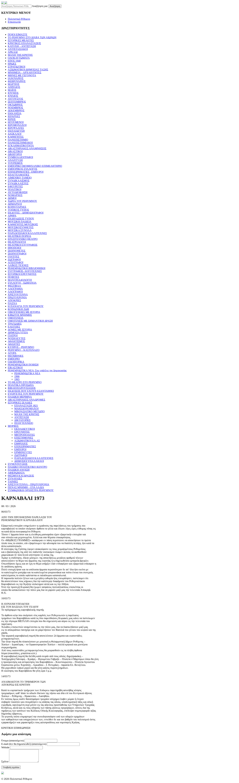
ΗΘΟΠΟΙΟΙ (14, 247)
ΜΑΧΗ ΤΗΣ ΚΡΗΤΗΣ (20, 55)
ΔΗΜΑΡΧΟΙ (15, 204)
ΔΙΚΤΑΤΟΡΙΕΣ (22, 420)
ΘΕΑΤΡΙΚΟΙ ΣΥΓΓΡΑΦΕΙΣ (22, 244)
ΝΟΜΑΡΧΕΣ (15, 195)
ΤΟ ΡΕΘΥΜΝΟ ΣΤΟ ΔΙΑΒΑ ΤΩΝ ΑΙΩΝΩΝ (32, 37)
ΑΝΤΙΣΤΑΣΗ (21, 417)
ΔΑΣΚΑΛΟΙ (14, 133)
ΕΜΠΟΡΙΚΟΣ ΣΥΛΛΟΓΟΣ (22, 169)
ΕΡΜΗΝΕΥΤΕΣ (23, 452)
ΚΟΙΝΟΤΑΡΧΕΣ (17, 206)
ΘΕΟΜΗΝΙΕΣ (15, 355)
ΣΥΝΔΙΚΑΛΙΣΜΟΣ (18, 180)
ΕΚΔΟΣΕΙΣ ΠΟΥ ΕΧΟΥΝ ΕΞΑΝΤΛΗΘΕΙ (31, 391)
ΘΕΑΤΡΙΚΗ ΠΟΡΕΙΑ (19, 236)
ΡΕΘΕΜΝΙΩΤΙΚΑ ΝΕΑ (27, 373)
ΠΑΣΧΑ (12, 303)
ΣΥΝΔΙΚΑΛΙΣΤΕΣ (18, 183)
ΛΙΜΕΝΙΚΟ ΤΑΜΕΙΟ (20, 177)
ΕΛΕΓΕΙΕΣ (14, 326)
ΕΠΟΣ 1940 (14, 60)
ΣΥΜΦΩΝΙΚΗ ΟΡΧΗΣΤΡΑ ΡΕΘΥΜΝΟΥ (31, 490)
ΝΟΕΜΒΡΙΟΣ (15, 107)
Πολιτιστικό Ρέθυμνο (19, 19)
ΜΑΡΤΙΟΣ (13, 84)
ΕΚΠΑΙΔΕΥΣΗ (16, 131)
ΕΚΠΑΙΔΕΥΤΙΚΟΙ (24, 429)
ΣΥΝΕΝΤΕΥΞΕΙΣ (17, 464)
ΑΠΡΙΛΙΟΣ (14, 87)
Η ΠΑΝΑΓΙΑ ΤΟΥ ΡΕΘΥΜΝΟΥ (26, 306)
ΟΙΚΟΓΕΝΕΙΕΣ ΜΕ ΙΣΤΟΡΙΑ (24, 312)
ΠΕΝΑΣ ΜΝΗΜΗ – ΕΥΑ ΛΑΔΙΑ (26, 487)
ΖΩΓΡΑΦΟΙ (14, 259)
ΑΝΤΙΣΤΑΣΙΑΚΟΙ (18, 49)
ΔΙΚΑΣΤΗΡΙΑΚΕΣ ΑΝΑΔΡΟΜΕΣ (26, 399)
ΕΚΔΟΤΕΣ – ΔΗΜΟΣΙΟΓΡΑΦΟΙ (25, 212)
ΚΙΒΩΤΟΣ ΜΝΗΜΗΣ (20, 315)
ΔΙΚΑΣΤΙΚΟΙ (15, 151)
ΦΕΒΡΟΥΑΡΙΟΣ (17, 81)
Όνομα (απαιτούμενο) (12, 740)
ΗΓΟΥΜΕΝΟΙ (16, 122)
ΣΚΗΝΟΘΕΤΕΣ (16, 250)
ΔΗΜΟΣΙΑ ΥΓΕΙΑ (18, 332)
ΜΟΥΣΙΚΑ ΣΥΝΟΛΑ (20, 230)
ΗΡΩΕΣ (12, 63)
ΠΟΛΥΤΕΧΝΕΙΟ (23, 423)
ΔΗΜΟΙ (12, 198)
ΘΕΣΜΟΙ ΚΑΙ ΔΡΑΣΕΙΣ (21, 475)
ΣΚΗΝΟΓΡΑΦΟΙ (17, 253)
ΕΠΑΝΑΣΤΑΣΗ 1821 (26, 405)
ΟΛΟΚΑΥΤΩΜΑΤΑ (19, 57)
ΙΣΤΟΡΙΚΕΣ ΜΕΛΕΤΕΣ (21, 40)
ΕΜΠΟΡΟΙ (20, 449)
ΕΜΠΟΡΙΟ (14, 358)
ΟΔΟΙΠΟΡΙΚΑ (16, 361)
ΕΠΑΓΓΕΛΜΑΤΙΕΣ (18, 174)
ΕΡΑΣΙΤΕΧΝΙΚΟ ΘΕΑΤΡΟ (23, 239)
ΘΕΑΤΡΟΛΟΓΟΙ (17, 242)
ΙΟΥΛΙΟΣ (13, 95)
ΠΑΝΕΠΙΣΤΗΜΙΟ (18, 139)
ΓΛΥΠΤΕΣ (13, 256)
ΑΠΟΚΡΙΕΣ (14, 300)
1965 (17, 379)
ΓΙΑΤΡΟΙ (13, 335)
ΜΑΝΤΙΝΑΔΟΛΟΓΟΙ (20, 280)
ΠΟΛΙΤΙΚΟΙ (14, 189)
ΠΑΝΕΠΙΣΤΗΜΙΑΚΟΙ (20, 142)
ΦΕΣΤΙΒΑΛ (14, 285)
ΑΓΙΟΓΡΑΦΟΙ (15, 262)
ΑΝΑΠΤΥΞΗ (15, 160)
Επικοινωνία (14, 21)
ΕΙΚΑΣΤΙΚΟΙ (15, 367)
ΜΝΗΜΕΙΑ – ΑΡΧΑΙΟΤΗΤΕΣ (24, 72)
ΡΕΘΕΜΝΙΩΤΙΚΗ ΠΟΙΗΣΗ (23, 364)
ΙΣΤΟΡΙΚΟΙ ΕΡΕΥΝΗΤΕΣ (22, 274)
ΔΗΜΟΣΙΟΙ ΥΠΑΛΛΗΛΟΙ (29, 461)
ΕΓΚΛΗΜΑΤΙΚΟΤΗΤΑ (21, 145)
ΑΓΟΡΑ (12, 353)
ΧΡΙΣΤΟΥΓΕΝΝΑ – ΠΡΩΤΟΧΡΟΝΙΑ (28, 484)
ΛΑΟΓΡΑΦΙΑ (15, 288)
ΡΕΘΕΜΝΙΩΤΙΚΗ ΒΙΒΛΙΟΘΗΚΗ (26, 268)
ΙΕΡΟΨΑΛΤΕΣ (16, 128)
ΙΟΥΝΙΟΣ (13, 93)
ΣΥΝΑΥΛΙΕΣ (15, 478)
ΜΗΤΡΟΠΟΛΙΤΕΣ (24, 434)
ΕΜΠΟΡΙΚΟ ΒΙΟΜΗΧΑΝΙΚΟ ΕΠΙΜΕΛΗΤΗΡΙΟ (35, 166)
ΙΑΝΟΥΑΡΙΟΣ (15, 78)
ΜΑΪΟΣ (12, 90)
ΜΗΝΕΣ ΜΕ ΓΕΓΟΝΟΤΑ (22, 75)
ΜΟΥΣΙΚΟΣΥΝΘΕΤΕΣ (20, 227)
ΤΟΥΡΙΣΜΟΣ (15, 163)
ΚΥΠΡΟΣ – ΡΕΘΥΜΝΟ (21, 347)
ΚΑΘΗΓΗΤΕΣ (16, 136)
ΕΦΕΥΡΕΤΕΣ (15, 186)
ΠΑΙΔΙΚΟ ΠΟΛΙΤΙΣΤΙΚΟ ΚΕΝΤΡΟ (27, 467)
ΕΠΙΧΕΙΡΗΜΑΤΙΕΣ (25, 446)
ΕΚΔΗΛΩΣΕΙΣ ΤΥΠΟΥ (21, 218)
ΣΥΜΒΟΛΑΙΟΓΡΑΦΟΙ (20, 157)
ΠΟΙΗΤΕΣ (13, 277)
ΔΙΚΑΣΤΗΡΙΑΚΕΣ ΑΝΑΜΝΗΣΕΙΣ (27, 148)
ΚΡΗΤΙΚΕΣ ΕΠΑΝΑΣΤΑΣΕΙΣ (24, 43)
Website (5, 747)
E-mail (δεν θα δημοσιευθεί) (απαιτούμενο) (23, 744)
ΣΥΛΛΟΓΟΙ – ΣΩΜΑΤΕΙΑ (22, 282)
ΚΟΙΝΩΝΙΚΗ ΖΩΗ (18, 309)
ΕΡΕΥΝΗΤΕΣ (22, 431)
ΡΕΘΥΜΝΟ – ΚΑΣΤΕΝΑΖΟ (24, 350)
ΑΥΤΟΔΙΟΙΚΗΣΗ (17, 192)
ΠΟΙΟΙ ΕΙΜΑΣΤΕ (17, 34)
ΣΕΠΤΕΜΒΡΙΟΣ (17, 101)
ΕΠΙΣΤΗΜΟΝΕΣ (23, 437)
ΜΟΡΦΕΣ (13, 426)
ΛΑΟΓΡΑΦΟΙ (15, 291)
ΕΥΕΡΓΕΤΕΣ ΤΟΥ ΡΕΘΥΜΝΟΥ (26, 393)
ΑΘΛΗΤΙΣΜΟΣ (16, 341)
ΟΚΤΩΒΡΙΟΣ (15, 104)
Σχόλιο (4, 761)
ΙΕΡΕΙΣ (12, 119)
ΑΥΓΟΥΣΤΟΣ (15, 98)
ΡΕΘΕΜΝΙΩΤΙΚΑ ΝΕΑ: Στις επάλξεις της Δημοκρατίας (37, 370)
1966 (17, 376)
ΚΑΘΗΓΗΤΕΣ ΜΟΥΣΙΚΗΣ (23, 224)
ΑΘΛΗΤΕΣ (14, 344)
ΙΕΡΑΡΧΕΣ (14, 116)
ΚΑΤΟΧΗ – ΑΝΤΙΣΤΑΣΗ (22, 46)
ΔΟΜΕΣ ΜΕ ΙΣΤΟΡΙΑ (20, 329)
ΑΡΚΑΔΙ (13, 52)
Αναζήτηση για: (40, 6)
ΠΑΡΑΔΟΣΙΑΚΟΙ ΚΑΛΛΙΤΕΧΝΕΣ (27, 233)
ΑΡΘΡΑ (12, 215)
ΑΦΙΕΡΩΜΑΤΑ (16, 472)
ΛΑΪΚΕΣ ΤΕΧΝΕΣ (18, 265)
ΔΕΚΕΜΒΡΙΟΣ (16, 110)
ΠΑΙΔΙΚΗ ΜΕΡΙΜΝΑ (20, 396)
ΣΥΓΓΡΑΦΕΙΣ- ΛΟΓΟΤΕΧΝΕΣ (25, 271)
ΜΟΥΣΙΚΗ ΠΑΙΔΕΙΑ (19, 221)
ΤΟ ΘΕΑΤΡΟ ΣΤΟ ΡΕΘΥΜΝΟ (25, 382)
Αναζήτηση (55, 6)
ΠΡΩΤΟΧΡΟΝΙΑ (17, 297)
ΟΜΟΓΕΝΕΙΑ (15, 318)
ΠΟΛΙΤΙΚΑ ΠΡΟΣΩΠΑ (21, 385)
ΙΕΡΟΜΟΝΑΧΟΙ (17, 125)
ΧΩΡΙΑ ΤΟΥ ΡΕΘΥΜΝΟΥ (22, 201)
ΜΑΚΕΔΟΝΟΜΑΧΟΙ (26, 408)
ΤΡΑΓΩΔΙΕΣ (15, 323)
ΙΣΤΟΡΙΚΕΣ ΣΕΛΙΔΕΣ (20, 402)
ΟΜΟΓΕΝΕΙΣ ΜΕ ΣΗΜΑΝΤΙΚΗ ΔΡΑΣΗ (30, 320)
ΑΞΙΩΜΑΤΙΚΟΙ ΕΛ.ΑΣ (27, 440)
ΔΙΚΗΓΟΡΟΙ (15, 154)
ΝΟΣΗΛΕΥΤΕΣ (16, 338)
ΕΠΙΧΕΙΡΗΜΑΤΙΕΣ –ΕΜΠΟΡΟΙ (25, 171)
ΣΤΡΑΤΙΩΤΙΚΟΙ (16, 66)
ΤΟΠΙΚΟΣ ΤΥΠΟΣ (18, 209)
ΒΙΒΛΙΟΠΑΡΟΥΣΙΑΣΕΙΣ (22, 388)
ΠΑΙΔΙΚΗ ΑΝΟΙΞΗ (19, 469)
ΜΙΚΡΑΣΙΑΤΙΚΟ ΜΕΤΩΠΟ (29, 411)
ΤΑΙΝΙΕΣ (13, 481)
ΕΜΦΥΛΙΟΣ (21, 443)
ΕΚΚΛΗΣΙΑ (14, 113)
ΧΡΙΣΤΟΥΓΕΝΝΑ (18, 294)
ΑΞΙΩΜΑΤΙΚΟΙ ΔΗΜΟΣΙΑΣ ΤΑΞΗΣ (28, 69)
